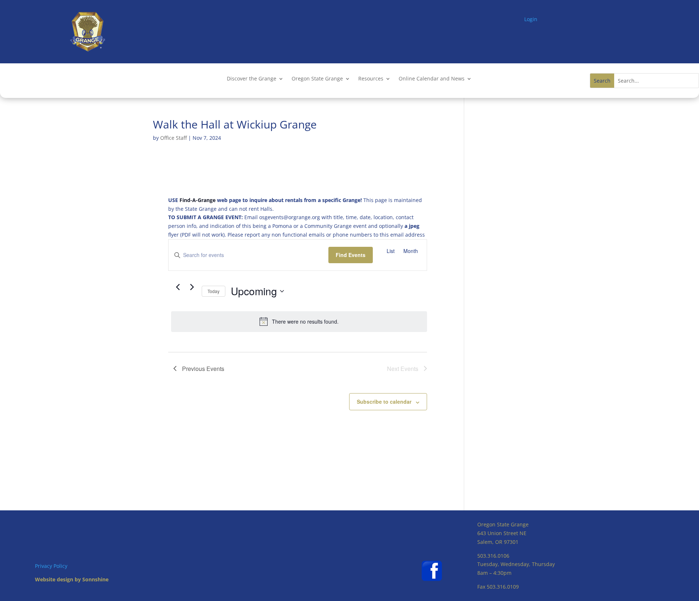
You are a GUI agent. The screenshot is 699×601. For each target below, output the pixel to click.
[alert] (299, 321)
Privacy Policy (51, 565)
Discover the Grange (251, 79)
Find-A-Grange (197, 200)
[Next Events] (191, 286)
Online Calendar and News (432, 79)
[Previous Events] (177, 286)
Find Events (351, 254)
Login (530, 19)
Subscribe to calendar (384, 401)
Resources (370, 79)
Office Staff (173, 137)
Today (214, 291)
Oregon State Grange (317, 79)
